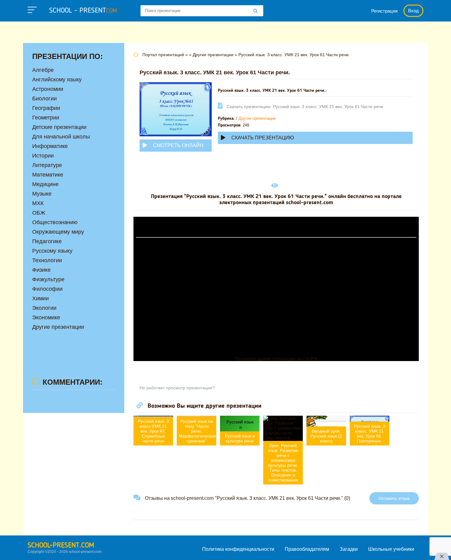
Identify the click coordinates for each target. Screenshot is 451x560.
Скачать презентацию (262, 137)
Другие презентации (257, 118)
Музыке (42, 194)
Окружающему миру (58, 232)
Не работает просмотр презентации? (177, 387)
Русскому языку (52, 251)
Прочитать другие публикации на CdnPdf (276, 358)
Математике (47, 175)
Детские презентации (59, 127)
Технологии (47, 260)
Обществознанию (55, 222)
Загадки (349, 549)
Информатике (50, 146)
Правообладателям (307, 549)
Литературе (47, 165)
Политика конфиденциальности (238, 549)
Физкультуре (48, 279)
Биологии (44, 98)
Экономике (46, 317)
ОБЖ (38, 213)
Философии (47, 289)
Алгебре (43, 70)
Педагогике (47, 241)
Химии (40, 298)
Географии (46, 108)
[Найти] (255, 11)
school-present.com (61, 545)
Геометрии (45, 118)
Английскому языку (57, 79)
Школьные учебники (391, 549)
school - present (83, 10)
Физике (41, 270)
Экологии (44, 308)
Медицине (45, 184)
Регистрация (384, 11)
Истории (43, 156)
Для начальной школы (61, 137)
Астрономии (47, 89)
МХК (38, 203)
